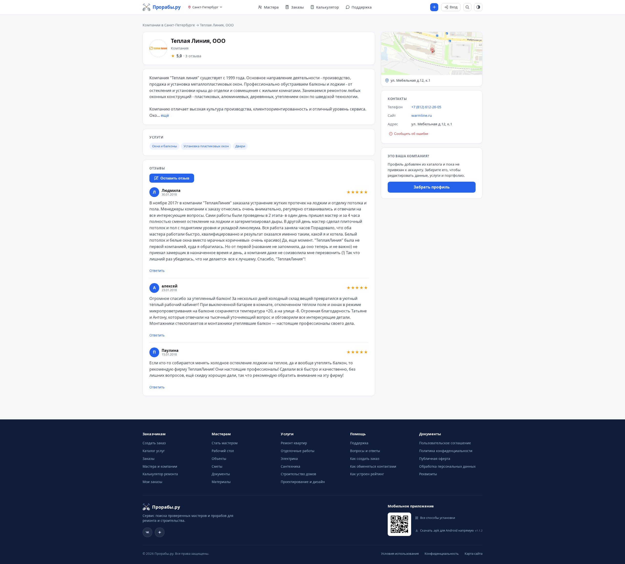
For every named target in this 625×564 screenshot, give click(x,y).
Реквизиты (428, 474)
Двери (240, 146)
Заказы (149, 458)
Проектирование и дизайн (303, 481)
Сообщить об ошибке (411, 134)
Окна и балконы (164, 146)
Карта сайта (473, 553)
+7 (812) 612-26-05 (426, 106)
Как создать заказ (364, 458)
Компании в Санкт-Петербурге (169, 25)
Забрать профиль (432, 187)
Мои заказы (152, 481)
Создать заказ (154, 443)
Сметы (217, 466)
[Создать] (434, 7)
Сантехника (290, 466)
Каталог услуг (154, 450)
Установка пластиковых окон (206, 146)
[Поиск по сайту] (467, 7)
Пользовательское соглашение (445, 443)
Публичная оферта (434, 458)
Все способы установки (437, 518)
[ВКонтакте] (147, 532)
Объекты (219, 458)
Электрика (289, 458)
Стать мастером (225, 443)
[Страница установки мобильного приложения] (399, 524)
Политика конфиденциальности (445, 450)
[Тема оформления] (478, 7)
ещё (165, 115)
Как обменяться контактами (373, 466)
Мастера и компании (160, 466)
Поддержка (359, 443)
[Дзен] (160, 532)
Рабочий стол (223, 450)
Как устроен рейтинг (367, 474)
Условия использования (400, 553)
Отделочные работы (297, 450)
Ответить (157, 270)
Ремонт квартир (294, 443)
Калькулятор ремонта (160, 474)
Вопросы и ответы (365, 450)
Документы (221, 474)
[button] (431, 59)
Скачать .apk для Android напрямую (451, 530)
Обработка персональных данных (447, 466)
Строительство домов (298, 474)
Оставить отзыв (174, 178)
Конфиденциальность (442, 553)
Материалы (221, 481)
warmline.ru (421, 115)
